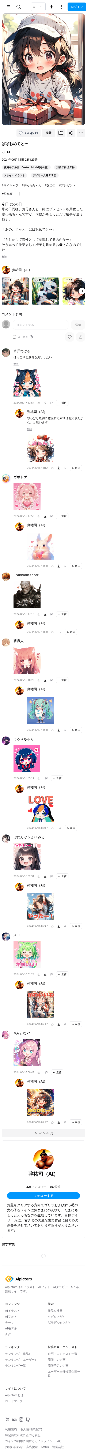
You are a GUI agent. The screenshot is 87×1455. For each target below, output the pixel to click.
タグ (8, 1334)
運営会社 (58, 1447)
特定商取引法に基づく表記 (23, 1435)
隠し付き (23, 337)
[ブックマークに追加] (61, 133)
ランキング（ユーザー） (21, 1360)
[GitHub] (27, 1419)
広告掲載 (32, 1447)
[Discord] (14, 1419)
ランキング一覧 (15, 1365)
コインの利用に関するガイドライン (28, 1441)
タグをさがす (56, 1316)
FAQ (58, 1441)
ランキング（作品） (18, 1354)
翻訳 (4, 256)
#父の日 (50, 185)
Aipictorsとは (14, 1395)
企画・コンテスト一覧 (62, 1354)
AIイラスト (12, 1311)
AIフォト (11, 1316)
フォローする (43, 1195)
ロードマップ (14, 1401)
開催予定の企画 (58, 1365)
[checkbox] (14, 337)
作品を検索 (55, 1311)
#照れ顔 (7, 194)
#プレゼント (67, 185)
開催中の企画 (56, 1360)
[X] (7, 1419)
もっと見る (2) (43, 1133)
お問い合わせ (14, 1447)
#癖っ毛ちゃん (31, 185)
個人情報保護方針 (32, 1429)
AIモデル (11, 1328)
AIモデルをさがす (59, 1322)
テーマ (9, 1322)
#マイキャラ (10, 185)
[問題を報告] (51, 403)
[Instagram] (21, 1419)
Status (45, 1447)
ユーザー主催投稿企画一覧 (64, 1373)
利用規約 (11, 1429)
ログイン (77, 7)
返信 (64, 403)
